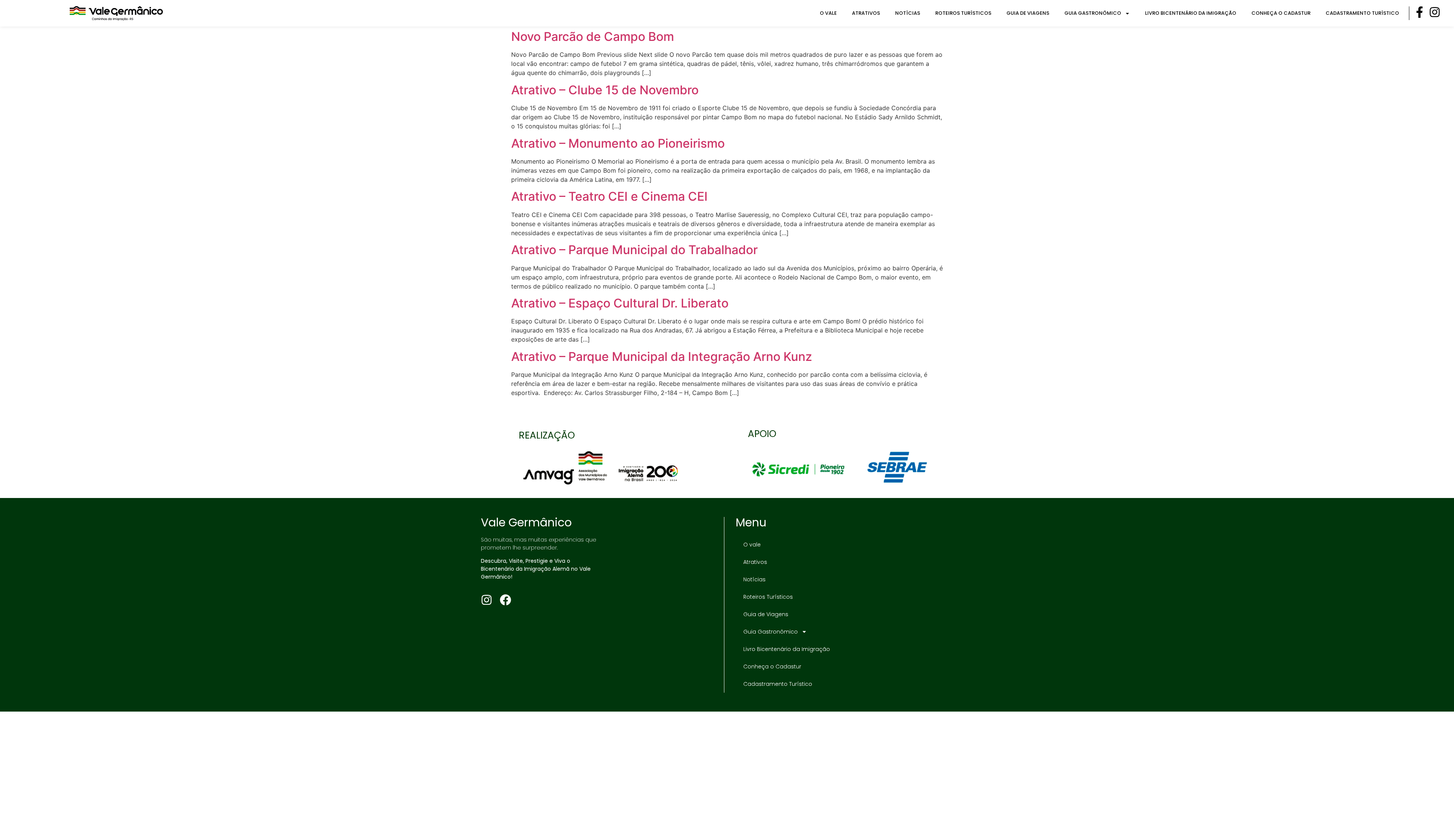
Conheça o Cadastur (1280, 13)
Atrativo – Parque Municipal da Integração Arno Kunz (661, 356)
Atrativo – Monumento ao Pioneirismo (618, 143)
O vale (828, 13)
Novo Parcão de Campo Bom (592, 36)
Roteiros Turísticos (963, 13)
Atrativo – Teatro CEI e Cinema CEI (609, 196)
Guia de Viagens (1027, 13)
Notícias (907, 13)
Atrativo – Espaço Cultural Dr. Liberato (620, 303)
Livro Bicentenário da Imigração (1190, 13)
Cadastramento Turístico (1362, 13)
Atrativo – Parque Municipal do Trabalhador (634, 249)
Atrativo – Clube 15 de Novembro (605, 90)
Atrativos (866, 13)
